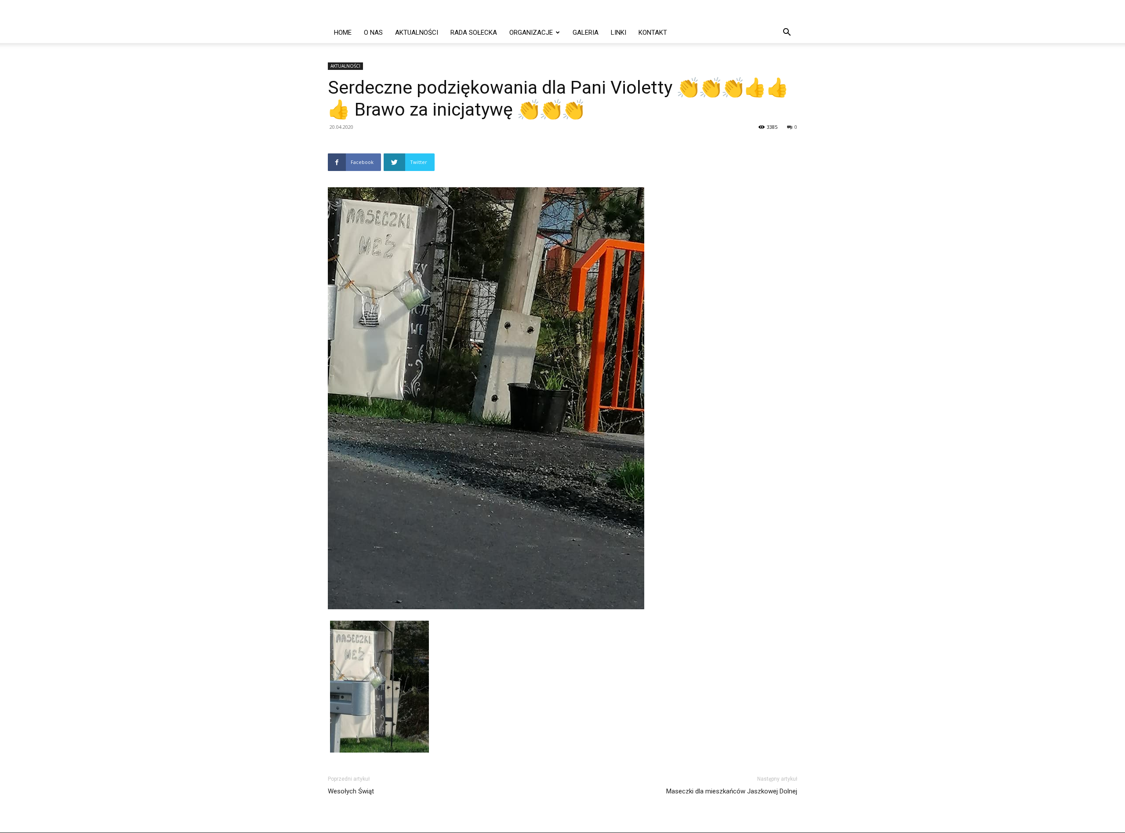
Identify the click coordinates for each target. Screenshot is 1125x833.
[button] (786, 33)
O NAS (373, 32)
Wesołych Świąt (351, 791)
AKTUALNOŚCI (416, 32)
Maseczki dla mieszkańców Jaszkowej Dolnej (731, 791)
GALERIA (586, 32)
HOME (343, 32)
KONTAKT (653, 32)
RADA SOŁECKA (473, 32)
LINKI (618, 32)
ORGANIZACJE (531, 32)
